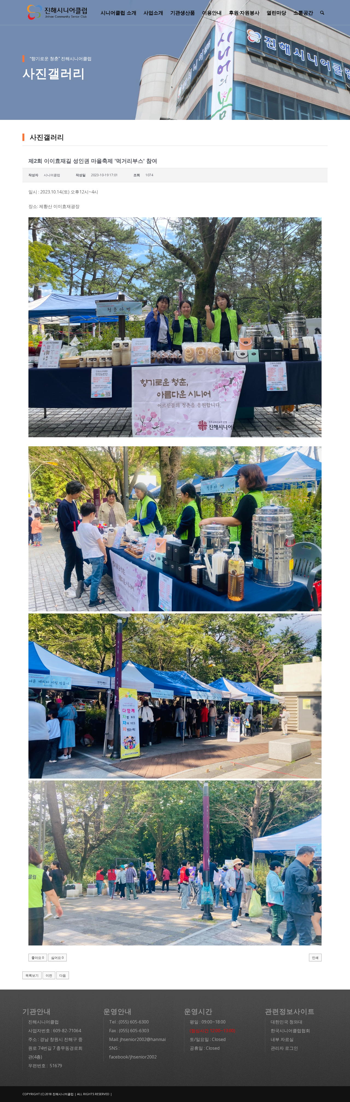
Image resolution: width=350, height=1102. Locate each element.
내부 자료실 (282, 1039)
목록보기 (32, 975)
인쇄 (315, 958)
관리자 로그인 (284, 1048)
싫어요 (57, 958)
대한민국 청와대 (286, 1022)
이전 (49, 975)
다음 (62, 975)
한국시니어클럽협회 (290, 1031)
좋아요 (37, 958)
